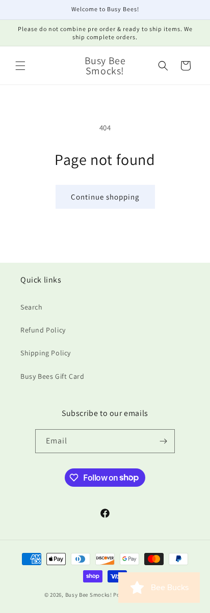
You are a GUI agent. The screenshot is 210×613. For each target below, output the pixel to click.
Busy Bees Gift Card (52, 376)
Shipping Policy (45, 352)
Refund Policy (43, 330)
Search (31, 307)
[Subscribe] (163, 441)
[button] (20, 65)
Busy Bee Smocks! (89, 594)
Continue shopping (105, 197)
